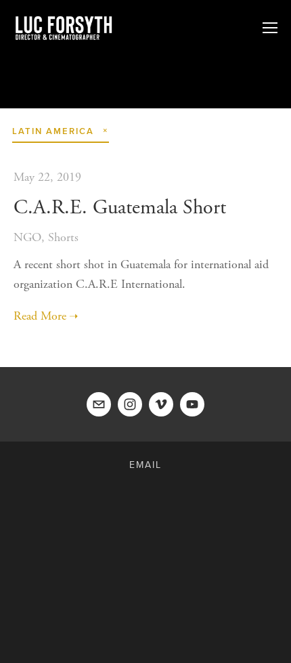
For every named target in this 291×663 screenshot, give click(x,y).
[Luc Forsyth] (130, 404)
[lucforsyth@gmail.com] (99, 404)
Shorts (63, 237)
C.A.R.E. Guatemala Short (120, 207)
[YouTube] (192, 404)
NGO (27, 237)
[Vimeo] (161, 404)
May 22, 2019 (47, 177)
